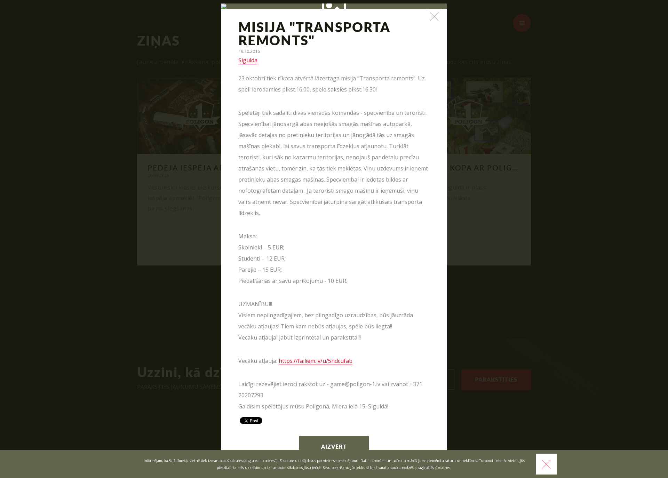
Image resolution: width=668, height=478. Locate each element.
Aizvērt (334, 447)
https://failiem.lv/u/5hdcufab (315, 361)
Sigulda (247, 60)
